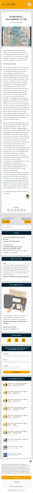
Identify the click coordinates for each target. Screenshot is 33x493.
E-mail (5, 366)
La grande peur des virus (15, 454)
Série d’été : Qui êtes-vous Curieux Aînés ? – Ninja (17, 424)
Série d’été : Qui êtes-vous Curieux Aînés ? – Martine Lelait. (17, 431)
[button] (30, 461)
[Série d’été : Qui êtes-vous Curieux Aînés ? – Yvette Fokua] (5, 401)
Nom (5, 360)
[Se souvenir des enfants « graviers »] (5, 440)
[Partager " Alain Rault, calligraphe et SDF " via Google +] (14, 210)
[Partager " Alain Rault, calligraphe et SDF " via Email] (24, 210)
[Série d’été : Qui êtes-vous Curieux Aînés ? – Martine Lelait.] (5, 432)
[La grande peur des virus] (5, 455)
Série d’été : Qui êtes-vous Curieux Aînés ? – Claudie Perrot (17, 416)
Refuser (16, 482)
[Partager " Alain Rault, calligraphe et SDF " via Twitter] (11, 210)
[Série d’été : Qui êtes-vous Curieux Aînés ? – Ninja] (5, 424)
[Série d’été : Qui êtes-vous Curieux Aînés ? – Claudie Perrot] (5, 416)
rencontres (15, 386)
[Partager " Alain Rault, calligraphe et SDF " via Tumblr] (18, 210)
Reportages (19, 22)
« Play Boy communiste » (22, 188)
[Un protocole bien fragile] (5, 448)
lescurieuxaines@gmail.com (11, 329)
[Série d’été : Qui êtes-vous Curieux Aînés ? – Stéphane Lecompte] (5, 408)
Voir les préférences (16, 486)
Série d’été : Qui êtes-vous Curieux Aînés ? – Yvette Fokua (17, 400)
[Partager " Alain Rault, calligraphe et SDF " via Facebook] (8, 210)
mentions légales (21, 490)
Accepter (17, 477)
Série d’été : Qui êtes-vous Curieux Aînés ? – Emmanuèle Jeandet (17, 384)
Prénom (6, 354)
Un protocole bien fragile (15, 446)
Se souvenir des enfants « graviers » (18, 439)
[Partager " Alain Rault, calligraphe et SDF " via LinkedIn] (21, 210)
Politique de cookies (11, 490)
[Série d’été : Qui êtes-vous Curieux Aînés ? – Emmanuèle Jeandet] (5, 385)
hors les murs (16, 448)
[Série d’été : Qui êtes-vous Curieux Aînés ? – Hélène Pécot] (5, 393)
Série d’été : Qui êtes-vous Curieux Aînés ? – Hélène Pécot (17, 392)
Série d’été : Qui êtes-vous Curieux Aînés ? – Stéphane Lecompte (17, 408)
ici (3, 278)
